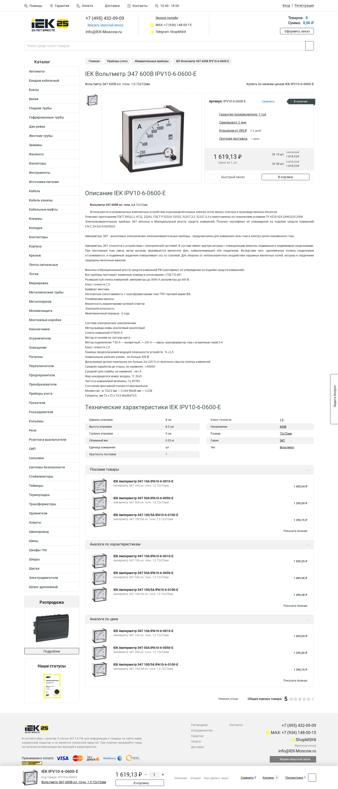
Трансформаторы (42, 504)
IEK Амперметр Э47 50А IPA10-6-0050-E (143, 498)
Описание (180, 778)
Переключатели (41, 366)
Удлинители (38, 513)
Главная (94, 61)
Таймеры (36, 485)
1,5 (282, 419)
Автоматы (37, 71)
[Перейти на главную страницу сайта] (50, 25)
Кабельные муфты (43, 209)
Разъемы (36, 421)
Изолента (36, 154)
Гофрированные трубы (46, 117)
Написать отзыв (228, 698)
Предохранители (42, 375)
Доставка (112, 6)
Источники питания (44, 182)
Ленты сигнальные (43, 265)
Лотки (33, 274)
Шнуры (34, 559)
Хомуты (35, 522)
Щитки (34, 568)
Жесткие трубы (41, 136)
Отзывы (195, 778)
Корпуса (35, 246)
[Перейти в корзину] (283, 21)
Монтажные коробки (45, 320)
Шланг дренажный (43, 587)
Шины (33, 541)
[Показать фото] (92, 100)
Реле (33, 430)
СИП (32, 449)
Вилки (33, 99)
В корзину (285, 177)
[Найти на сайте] (309, 45)
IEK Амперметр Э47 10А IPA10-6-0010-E (143, 481)
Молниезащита (40, 311)
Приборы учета (40, 393)
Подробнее (51, 651)
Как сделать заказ (216, 778)
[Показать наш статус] (52, 685)
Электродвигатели (43, 578)
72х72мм (286, 433)
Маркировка (38, 283)
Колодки (35, 228)
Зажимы (35, 145)
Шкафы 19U (38, 550)
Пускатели (37, 403)
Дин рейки (37, 126)
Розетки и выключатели (47, 439)
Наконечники (39, 329)
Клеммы (35, 218)
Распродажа (199, 725)
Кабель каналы (41, 200)
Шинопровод (39, 532)
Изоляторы (37, 163)
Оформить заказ (297, 31)
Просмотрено (294, 777)
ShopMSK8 (305, 739)
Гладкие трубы (40, 108)
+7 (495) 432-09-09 (104, 18)
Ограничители (40, 338)
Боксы (34, 90)
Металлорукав (40, 301)
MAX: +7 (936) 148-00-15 (173, 25)
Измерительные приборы (152, 61)
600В (283, 426)
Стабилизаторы (41, 476)
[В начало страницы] (312, 778)
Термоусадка (39, 495)
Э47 (282, 440)
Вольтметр (287, 447)
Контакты (140, 6)
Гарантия (62, 6)
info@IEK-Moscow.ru (297, 750)
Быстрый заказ (233, 177)
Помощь (35, 6)
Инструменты (39, 172)
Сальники (36, 458)
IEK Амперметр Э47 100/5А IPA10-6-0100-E (145, 515)
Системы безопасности (47, 467)
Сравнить (247, 777)
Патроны (36, 357)
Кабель (34, 191)
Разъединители (41, 412)
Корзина (268, 777)
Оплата (87, 6)
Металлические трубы (46, 292)
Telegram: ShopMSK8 (170, 32)
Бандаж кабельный (44, 80)
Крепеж (35, 255)
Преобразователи (43, 384)
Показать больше (295, 531)
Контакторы (38, 237)
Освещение (38, 347)
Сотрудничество (202, 730)
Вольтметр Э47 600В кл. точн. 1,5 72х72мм (73, 782)
